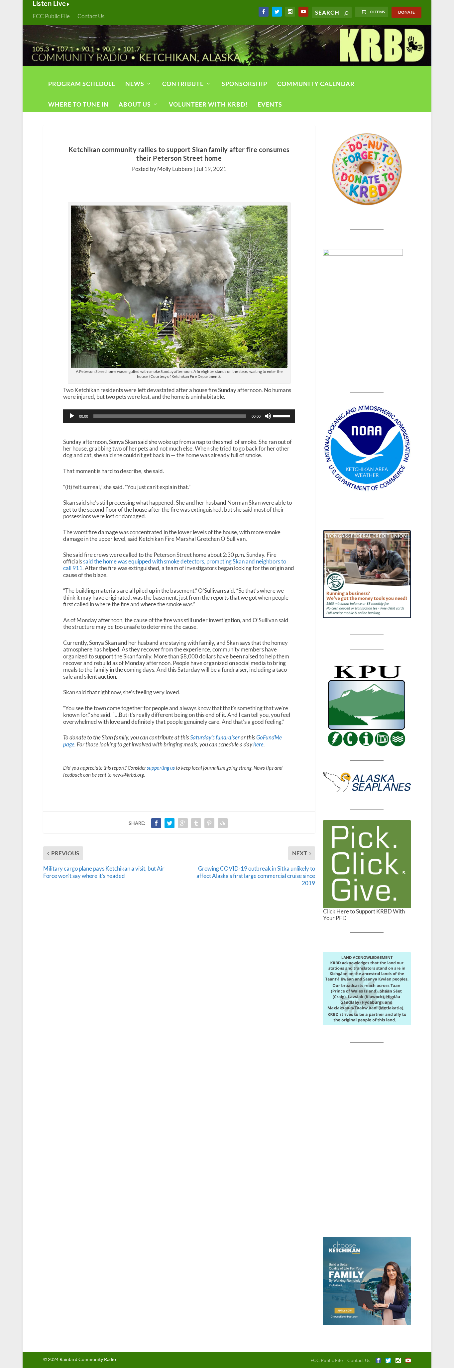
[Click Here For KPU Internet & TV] (367, 704)
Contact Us (90, 16)
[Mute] (268, 416)
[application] (179, 416)
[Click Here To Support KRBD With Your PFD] (367, 864)
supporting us (161, 768)
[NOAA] (367, 448)
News (134, 83)
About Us (135, 104)
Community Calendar (316, 83)
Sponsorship (244, 83)
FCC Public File (51, 16)
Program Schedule (81, 83)
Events (270, 104)
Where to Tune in (78, 104)
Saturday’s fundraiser (214, 737)
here (258, 744)
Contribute (183, 83)
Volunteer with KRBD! (208, 104)
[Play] (71, 416)
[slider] (282, 415)
